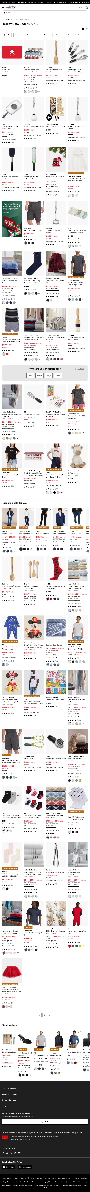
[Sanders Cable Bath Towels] (78, 741)
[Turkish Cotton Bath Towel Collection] (12, 396)
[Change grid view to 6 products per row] (87, 29)
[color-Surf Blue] (54, 664)
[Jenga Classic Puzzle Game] (56, 109)
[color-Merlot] (58, 359)
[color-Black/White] (39, 1068)
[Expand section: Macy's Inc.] (45, 1106)
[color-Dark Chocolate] (25, 359)
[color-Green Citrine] (76, 433)
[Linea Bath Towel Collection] (78, 854)
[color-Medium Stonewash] (11, 551)
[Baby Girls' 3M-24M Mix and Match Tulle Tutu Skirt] (12, 970)
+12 (17, 953)
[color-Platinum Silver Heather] (14, 777)
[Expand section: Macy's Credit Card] (45, 1094)
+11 (39, 359)
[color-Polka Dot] (54, 599)
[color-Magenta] (3, 953)
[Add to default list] (32, 509)
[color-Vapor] (14, 438)
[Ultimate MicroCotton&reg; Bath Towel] (78, 682)
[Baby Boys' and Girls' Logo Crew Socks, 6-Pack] (78, 213)
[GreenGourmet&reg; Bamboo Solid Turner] (56, 52)
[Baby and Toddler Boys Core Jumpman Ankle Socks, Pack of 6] (34, 798)
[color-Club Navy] (69, 780)
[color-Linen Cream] (32, 359)
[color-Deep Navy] (25, 950)
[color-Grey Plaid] (47, 359)
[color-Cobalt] (7, 831)
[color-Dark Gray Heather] (36, 1068)
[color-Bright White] (69, 661)
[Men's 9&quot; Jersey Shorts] (34, 213)
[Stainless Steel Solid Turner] (34, 109)
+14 (46, 1068)
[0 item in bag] (86, 7)
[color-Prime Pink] (73, 433)
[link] (12, 71)
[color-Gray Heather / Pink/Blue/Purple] (80, 246)
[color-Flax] (73, 610)
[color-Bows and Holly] (29, 91)
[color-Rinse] (7, 551)
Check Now (26, 1139)
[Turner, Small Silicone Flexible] (12, 159)
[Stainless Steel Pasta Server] (56, 213)
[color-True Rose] (54, 837)
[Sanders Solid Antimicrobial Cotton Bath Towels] (34, 320)
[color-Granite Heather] (25, 243)
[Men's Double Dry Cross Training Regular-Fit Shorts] (12, 741)
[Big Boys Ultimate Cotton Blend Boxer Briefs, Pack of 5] (12, 320)
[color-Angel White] (69, 195)
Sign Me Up (45, 1122)
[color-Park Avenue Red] (75, 1063)
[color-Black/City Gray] (55, 1073)
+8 (62, 1073)
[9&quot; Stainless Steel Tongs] (56, 854)
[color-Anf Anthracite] (73, 661)
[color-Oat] (76, 723)
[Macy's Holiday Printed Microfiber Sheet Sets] (34, 52)
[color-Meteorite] (58, 664)
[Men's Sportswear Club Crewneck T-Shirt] (41, 1039)
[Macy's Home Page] (11, 7)
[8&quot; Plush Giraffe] (78, 455)
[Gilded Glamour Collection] (56, 913)
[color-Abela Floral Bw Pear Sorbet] (58, 492)
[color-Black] (32, 243)
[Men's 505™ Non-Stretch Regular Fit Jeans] (43, 517)
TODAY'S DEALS (8, 2)
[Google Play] (25, 1167)
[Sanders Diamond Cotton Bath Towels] (56, 798)
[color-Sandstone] (7, 438)
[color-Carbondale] (32, 91)
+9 (83, 433)
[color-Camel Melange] (72, 1063)
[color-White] (76, 246)
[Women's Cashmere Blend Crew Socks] (56, 568)
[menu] (3, 7)
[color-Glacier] (80, 723)
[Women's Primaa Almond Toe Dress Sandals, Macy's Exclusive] (25, 1039)
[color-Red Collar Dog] (47, 599)
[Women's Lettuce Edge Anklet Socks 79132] (34, 263)
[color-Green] (25, 896)
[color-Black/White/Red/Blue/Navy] (76, 832)
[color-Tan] (36, 359)
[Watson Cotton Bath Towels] (12, 263)
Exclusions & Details (16, 1139)
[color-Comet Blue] (3, 664)
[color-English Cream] (80, 896)
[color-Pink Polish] (76, 195)
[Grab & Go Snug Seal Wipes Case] (12, 109)
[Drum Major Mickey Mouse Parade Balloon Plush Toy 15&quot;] (34, 627)
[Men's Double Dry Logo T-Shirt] (34, 913)
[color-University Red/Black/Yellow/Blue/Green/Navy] (73, 246)
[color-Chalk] (10, 953)
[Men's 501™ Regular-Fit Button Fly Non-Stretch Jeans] (9, 517)
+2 (17, 302)
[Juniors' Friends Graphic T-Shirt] (12, 455)
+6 (39, 91)
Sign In (81, 7)
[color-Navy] (29, 243)
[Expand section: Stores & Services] (45, 1100)
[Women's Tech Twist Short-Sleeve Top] (78, 396)
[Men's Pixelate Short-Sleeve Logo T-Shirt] (78, 263)
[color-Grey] (29, 896)
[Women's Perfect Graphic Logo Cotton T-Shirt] (56, 455)
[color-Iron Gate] (54, 359)
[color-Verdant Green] (76, 946)
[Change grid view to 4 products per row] (83, 29)
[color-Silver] (88, 1070)
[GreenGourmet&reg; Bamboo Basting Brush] (78, 320)
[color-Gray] (3, 831)
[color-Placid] (76, 661)
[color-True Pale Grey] (14, 302)
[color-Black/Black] (7, 888)
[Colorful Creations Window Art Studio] (56, 396)
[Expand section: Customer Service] (45, 1088)
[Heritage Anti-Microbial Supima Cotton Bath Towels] (12, 913)
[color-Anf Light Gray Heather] (80, 661)
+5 (83, 299)
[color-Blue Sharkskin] (21, 549)
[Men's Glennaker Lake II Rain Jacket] (57, 1039)
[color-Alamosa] (25, 91)
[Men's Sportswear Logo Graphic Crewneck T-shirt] (34, 682)
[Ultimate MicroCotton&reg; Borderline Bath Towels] (34, 854)
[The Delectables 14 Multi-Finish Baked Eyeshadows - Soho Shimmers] (34, 455)
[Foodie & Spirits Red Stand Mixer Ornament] (56, 159)
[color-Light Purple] (7, 664)
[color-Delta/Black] (59, 1073)
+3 (81, 549)
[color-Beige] (36, 896)
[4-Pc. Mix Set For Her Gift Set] (9, 1039)
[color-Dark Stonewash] (4, 551)
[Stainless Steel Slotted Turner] (78, 109)
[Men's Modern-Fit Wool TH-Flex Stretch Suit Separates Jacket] (60, 517)
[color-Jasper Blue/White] (76, 299)
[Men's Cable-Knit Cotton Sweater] (74, 1039)
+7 (17, 438)
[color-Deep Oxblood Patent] (23, 1075)
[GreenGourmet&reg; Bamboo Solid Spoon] (12, 568)
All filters (81, 369)
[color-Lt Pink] (14, 953)
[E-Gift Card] (12, 52)
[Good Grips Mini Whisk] (34, 396)
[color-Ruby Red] (3, 1006)
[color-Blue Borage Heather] (68, 1063)
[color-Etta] (36, 91)
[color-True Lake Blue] (7, 302)
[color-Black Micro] (19, 1075)
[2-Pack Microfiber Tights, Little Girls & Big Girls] (12, 854)
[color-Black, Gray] (3, 354)
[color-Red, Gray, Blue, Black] (7, 354)
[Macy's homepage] (3, 20)
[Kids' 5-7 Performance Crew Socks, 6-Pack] (78, 798)
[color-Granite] (3, 777)
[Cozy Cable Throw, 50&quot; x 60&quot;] (56, 263)
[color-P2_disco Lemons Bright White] (51, 492)
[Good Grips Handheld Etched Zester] (34, 159)
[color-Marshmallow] (51, 300)
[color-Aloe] (51, 664)
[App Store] (8, 1167)
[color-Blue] (32, 896)
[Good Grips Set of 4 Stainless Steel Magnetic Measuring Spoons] (78, 52)
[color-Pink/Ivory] (3, 888)
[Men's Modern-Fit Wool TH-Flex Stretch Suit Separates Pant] (26, 517)
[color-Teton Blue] (73, 195)
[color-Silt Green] (83, 661)
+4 (39, 293)
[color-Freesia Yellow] (80, 946)
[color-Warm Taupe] (76, 896)
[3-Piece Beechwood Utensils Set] (34, 568)
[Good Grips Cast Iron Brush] (56, 741)
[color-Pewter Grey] (76, 780)
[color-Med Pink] (10, 831)
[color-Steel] (73, 896)
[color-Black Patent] (26, 1075)
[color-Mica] (80, 610)
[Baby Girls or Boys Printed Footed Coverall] (12, 627)
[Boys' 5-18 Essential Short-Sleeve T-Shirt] (78, 627)
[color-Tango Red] (69, 946)
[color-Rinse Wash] (44, 549)
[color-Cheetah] (61, 359)
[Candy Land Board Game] (56, 682)
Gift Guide (9, 19)
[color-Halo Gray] (80, 433)
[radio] (25, 91)
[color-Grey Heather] (29, 293)
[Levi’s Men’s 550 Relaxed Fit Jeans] (77, 517)
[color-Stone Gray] (29, 950)
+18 (61, 492)
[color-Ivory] (32, 293)
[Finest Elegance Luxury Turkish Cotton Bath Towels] (78, 568)
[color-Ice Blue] (69, 610)
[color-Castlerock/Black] (69, 299)
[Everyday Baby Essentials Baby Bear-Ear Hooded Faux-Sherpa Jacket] (78, 159)
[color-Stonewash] (88, 551)
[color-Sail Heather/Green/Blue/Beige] (69, 246)
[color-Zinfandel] (47, 300)
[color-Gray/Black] (73, 299)
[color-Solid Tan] (80, 780)
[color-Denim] (47, 664)
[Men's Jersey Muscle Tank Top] (78, 913)
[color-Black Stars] (58, 599)
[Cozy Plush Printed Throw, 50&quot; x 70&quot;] (56, 320)
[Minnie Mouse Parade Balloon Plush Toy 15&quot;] (12, 682)
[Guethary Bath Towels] (56, 627)
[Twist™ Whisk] (34, 741)
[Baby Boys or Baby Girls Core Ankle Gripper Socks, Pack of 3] (12, 798)
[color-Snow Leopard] (51, 359)
